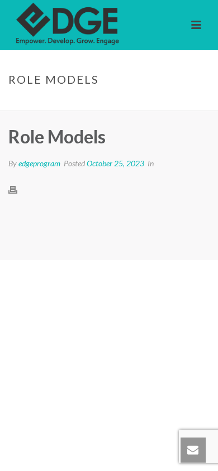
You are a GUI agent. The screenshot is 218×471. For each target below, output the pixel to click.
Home (56, 102)
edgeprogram (39, 163)
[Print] (18, 189)
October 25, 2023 (115, 163)
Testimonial (96, 102)
